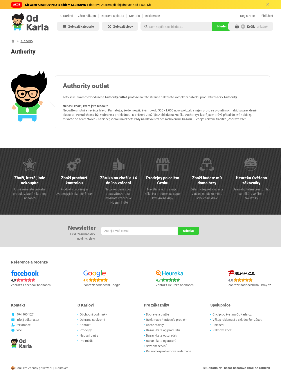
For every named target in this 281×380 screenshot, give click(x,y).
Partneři (218, 325)
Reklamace (152, 15)
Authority (27, 41)
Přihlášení (266, 15)
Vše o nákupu (86, 15)
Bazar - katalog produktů (163, 330)
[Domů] (13, 41)
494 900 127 (25, 314)
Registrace (247, 15)
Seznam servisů (156, 346)
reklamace (23, 325)
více (19, 330)
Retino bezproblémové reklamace (168, 351)
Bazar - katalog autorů (161, 340)
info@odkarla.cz (27, 319)
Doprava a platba (112, 15)
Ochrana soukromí (92, 319)
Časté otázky (155, 325)
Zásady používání (40, 368)
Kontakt (134, 15)
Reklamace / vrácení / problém (166, 319)
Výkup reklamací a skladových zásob (237, 319)
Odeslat (188, 231)
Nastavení (62, 368)
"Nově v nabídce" (98, 119)
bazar (228, 368)
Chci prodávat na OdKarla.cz (232, 314)
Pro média (87, 340)
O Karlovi (66, 15)
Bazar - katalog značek (161, 335)
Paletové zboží (222, 330)
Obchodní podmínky (93, 314)
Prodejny (86, 330)
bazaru (187, 119)
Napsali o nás (89, 335)
